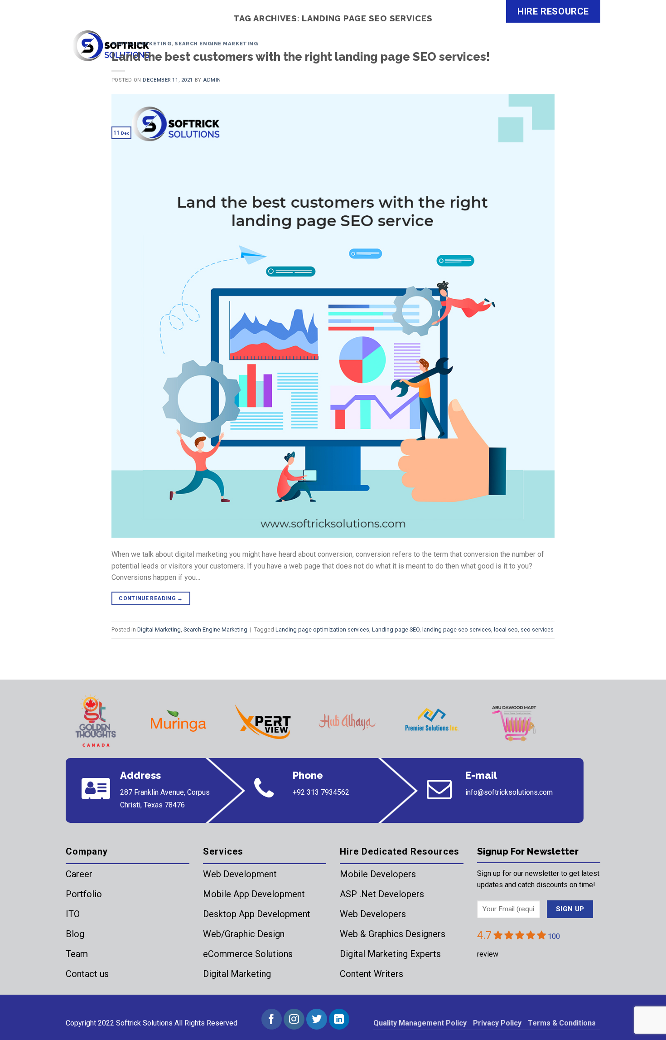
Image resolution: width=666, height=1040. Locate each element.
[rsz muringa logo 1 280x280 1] (178, 721)
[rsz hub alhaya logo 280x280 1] (347, 721)
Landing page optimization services (322, 629)
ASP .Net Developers (382, 894)
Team (77, 953)
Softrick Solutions (144, 1023)
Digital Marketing (141, 43)
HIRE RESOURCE (553, 11)
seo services (537, 629)
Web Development (240, 874)
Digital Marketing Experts (390, 953)
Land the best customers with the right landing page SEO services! (300, 56)
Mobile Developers (378, 874)
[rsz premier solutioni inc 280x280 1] (431, 721)
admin (212, 80)
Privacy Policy (497, 1023)
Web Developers (373, 914)
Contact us (87, 973)
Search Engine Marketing (216, 43)
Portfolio (84, 894)
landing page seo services (456, 629)
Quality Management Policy (420, 1023)
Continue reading (151, 598)
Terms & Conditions (562, 1023)
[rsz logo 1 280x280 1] (94, 721)
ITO (73, 914)
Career (79, 874)
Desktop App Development (256, 914)
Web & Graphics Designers (392, 933)
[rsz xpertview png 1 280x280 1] (262, 721)
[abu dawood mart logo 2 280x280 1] (515, 721)
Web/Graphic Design (244, 933)
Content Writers (371, 973)
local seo (506, 629)
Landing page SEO (396, 629)
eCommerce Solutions (248, 953)
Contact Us (571, 51)
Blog (75, 933)
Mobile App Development (254, 894)
